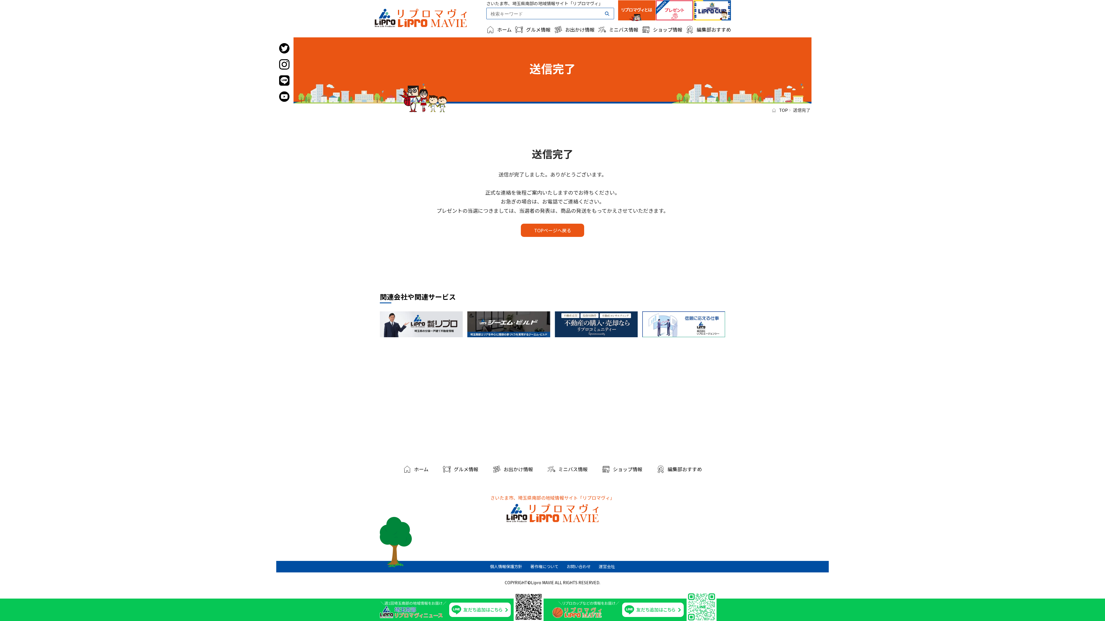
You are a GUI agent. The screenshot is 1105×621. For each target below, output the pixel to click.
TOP (783, 110)
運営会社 (607, 566)
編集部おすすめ (714, 29)
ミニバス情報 (623, 29)
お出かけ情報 (580, 29)
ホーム (504, 29)
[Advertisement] (552, 399)
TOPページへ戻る (552, 230)
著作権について (544, 566)
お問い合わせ (579, 566)
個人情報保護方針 (506, 566)
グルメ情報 (538, 29)
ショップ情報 (667, 29)
